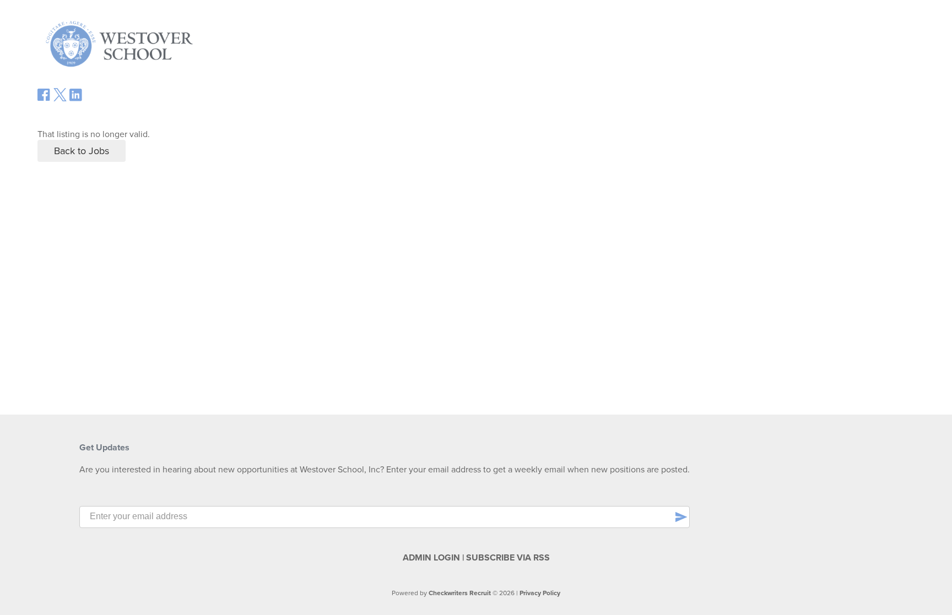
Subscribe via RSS (508, 557)
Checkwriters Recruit (460, 593)
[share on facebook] (44, 98)
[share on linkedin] (76, 99)
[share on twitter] (60, 98)
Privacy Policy (540, 593)
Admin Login (431, 557)
